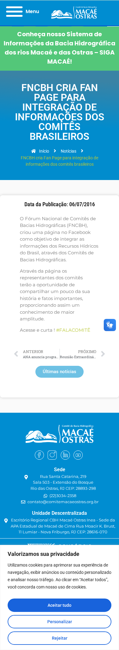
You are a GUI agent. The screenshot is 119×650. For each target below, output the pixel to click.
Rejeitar (59, 638)
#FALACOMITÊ (73, 330)
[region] (59, 597)
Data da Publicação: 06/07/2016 (59, 204)
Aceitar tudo (59, 605)
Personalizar (59, 621)
